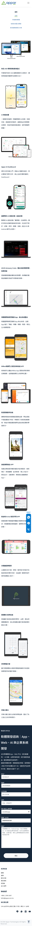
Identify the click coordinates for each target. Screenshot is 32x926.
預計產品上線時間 (6, 809)
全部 (16, 16)
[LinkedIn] (25, 911)
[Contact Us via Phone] (28, 529)
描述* (3, 826)
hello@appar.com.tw (7, 898)
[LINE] (17, 911)
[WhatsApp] (21, 911)
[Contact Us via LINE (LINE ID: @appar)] (28, 523)
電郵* (3, 783)
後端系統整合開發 (16, 24)
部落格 (3, 883)
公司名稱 (4, 791)
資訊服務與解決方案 (16, 28)
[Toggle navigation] (28, 2)
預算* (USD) (5, 817)
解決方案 (3, 878)
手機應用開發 (16, 20)
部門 (2, 800)
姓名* (3, 774)
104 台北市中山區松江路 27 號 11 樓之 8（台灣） (15, 906)
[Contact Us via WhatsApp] (28, 517)
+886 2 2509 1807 (6, 895)
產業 (2, 875)
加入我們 (3, 886)
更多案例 (3, 881)
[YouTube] (29, 911)
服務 (2, 873)
